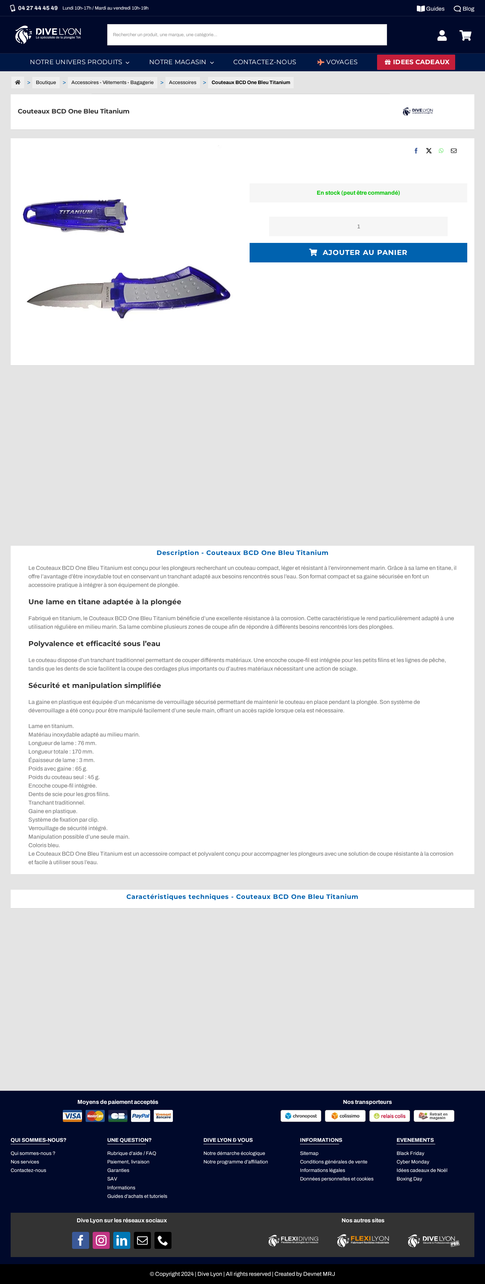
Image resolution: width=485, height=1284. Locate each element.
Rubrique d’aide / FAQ (131, 1153)
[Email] (453, 150)
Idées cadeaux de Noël (422, 1170)
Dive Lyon (209, 1274)
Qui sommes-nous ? (33, 1153)
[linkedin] (121, 1240)
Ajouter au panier (365, 252)
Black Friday (410, 1153)
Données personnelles (325, 1179)
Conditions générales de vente (333, 1162)
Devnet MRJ (319, 1274)
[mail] (142, 1240)
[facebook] (80, 1240)
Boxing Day (409, 1179)
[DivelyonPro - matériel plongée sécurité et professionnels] (433, 1236)
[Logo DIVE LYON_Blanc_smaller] (50, 25)
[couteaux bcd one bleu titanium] (126, 251)
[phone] (162, 1240)
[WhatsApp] (441, 150)
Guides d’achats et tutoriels (137, 1196)
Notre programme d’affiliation (235, 1162)
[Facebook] (416, 150)
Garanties (118, 1170)
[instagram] (101, 1240)
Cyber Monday (413, 1162)
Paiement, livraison (128, 1162)
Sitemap (309, 1153)
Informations (121, 1187)
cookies (365, 1179)
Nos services (25, 1162)
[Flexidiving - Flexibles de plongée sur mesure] (293, 1237)
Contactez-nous (28, 1170)
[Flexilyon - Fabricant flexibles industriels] (363, 1238)
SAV (112, 1179)
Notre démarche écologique (234, 1153)
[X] (429, 150)
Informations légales (322, 1170)
